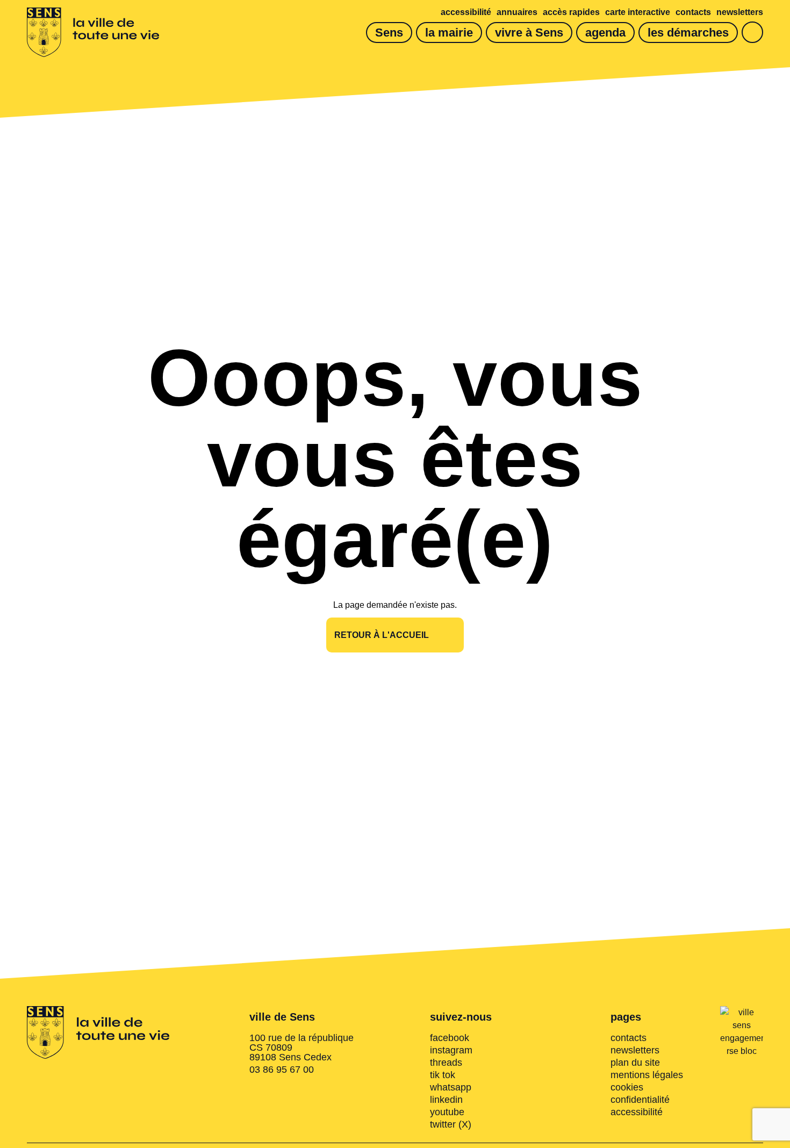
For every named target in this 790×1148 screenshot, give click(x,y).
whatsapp (450, 1087)
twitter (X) (450, 1124)
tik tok (442, 1075)
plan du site (635, 1062)
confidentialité (640, 1099)
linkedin (446, 1099)
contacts (693, 12)
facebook (449, 1037)
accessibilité (466, 12)
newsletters (739, 12)
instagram (451, 1050)
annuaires (517, 12)
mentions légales (647, 1075)
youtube (447, 1112)
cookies (627, 1087)
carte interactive (637, 12)
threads (446, 1062)
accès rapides (571, 12)
